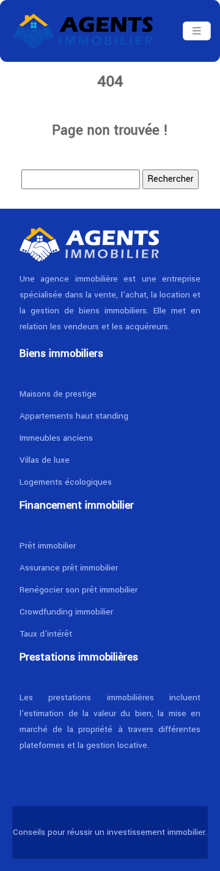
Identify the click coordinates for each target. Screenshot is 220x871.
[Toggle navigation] (197, 31)
